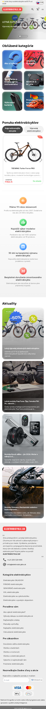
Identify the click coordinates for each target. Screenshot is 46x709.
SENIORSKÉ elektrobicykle (14, 588)
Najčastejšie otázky (11, 620)
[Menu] (42, 9)
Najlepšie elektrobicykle (13, 628)
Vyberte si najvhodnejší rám (14, 660)
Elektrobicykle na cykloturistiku (16, 596)
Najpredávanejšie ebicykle (12, 129)
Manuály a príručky (11, 624)
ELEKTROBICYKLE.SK (11, 554)
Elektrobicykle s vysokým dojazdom (18, 600)
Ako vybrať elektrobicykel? (14, 612)
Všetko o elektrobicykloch (14, 656)
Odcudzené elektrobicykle (14, 632)
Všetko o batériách (11, 648)
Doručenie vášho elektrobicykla (16, 644)
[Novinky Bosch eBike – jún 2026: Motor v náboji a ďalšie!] (23, 439)
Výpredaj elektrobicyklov (34, 129)
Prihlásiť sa (37, 680)
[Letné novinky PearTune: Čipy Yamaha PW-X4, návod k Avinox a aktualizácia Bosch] (23, 386)
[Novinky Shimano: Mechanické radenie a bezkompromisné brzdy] (23, 492)
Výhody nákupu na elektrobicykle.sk (18, 616)
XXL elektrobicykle (11, 592)
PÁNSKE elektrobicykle (13, 584)
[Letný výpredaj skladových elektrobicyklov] (23, 333)
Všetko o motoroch (11, 652)
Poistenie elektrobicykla (13, 664)
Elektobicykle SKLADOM (13, 580)
